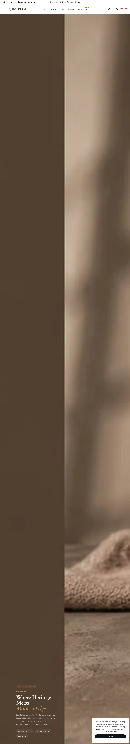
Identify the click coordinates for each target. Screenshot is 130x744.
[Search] (109, 9)
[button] (63, 740)
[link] (71, 9)
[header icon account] (113, 9)
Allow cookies (110, 736)
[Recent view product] (117, 9)
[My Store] (15, 9)
